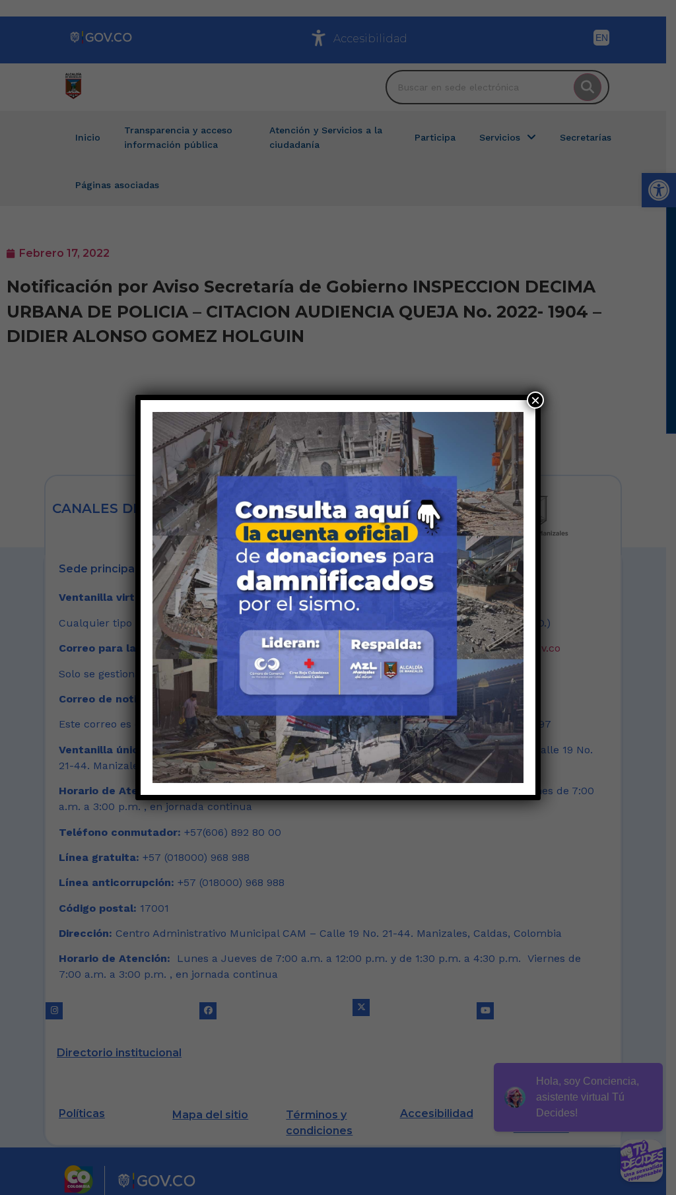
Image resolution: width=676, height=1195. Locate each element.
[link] (338, 597)
